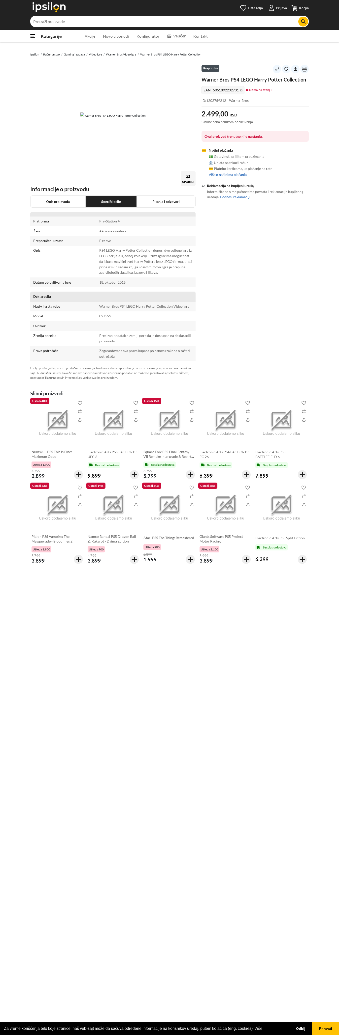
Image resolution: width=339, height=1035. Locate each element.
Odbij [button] (300, 1029)
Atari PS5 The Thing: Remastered (168, 538)
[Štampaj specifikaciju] (304, 69)
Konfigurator (147, 36)
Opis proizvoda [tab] (58, 201)
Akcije (90, 36)
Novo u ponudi (116, 36)
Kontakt (200, 36)
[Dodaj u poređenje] (277, 69)
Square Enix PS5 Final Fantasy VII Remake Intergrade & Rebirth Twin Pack (168, 456)
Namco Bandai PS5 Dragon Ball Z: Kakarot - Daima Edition (112, 538)
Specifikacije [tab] (111, 201)
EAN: (222, 90)
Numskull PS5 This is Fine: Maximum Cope (52, 454)
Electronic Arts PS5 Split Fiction (280, 538)
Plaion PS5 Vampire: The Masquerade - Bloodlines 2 (52, 538)
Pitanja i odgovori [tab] (166, 201)
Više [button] (258, 1028)
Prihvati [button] (325, 1029)
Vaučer (179, 35)
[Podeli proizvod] (295, 69)
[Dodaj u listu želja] (286, 69)
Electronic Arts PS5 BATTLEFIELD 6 (270, 454)
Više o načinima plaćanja (228, 175)
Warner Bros (239, 100)
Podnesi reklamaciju (235, 197)
